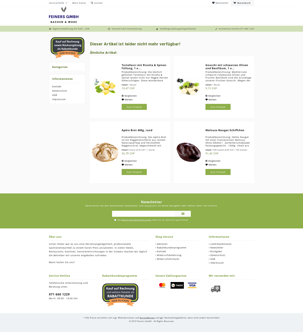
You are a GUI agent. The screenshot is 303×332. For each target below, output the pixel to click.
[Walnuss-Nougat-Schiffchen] (188, 152)
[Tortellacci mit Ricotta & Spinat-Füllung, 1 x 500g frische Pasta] (105, 87)
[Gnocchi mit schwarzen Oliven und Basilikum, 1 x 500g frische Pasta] (188, 87)
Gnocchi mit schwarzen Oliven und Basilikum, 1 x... (226, 67)
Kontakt (56, 86)
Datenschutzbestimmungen (136, 219)
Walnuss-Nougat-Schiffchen (224, 130)
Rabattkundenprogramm (171, 247)
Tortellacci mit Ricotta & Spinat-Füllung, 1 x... (144, 67)
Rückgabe (216, 251)
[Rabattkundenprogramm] (120, 294)
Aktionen (162, 243)
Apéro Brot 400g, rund (137, 130)
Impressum (59, 99)
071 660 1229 (59, 294)
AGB (54, 94)
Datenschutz (59, 90)
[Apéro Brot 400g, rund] (105, 152)
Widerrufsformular (168, 258)
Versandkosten (147, 317)
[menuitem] (242, 3)
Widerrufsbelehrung (169, 255)
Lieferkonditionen (221, 243)
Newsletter (216, 247)
